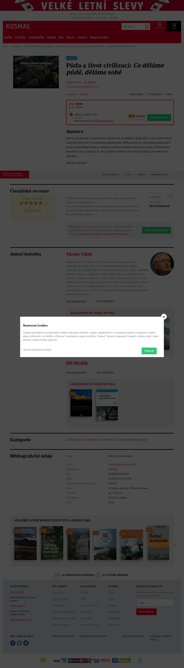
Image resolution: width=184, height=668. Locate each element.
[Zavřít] (164, 317)
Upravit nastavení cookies (37, 349)
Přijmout (149, 350)
